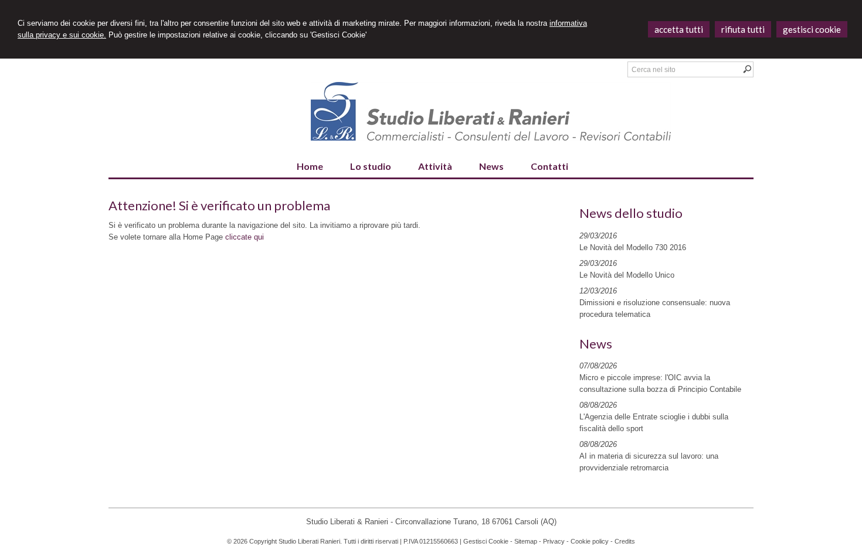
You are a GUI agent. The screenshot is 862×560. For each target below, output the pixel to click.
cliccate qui (244, 237)
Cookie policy (590, 541)
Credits (625, 541)
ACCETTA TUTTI (678, 29)
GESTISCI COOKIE (812, 29)
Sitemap (525, 541)
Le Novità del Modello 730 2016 (632, 247)
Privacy (554, 541)
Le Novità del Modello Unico (626, 275)
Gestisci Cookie (485, 541)
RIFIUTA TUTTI (743, 29)
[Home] (491, 138)
